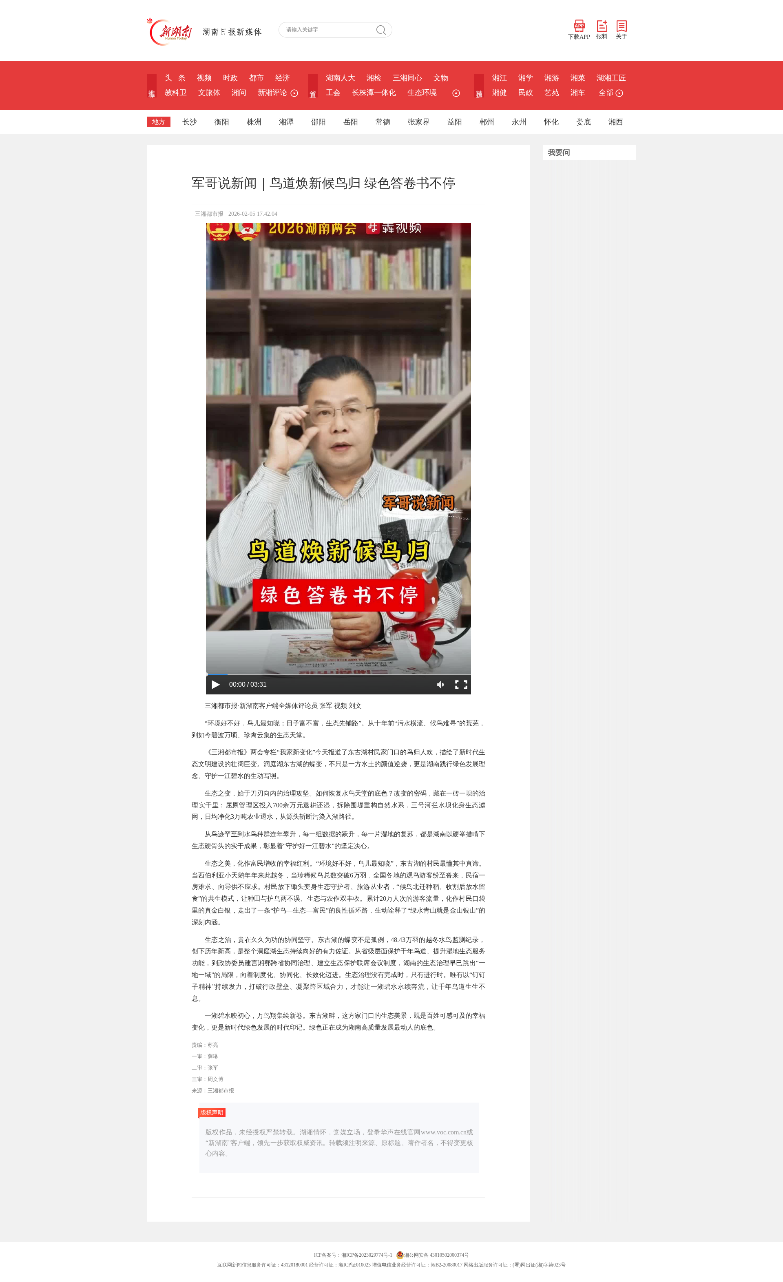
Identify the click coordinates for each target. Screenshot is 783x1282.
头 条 (175, 78)
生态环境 (422, 92)
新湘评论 (272, 92)
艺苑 (551, 92)
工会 (333, 92)
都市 (256, 78)
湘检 (374, 78)
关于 (621, 36)
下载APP (579, 37)
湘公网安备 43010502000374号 (436, 1255)
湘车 (578, 92)
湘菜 (578, 78)
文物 (441, 78)
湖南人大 (340, 78)
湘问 (239, 92)
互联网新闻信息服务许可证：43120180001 (262, 1265)
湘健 (499, 92)
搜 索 (384, 30)
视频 (204, 78)
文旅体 (209, 92)
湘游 (551, 78)
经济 (282, 78)
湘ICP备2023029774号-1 (366, 1255)
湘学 (525, 78)
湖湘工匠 (611, 78)
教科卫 (176, 92)
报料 (602, 36)
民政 (525, 92)
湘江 (499, 78)
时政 (230, 78)
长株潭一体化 (374, 92)
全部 (606, 92)
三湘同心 (407, 78)
